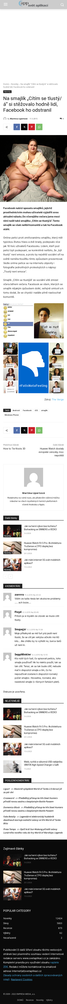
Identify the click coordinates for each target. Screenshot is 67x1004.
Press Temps (9, 829)
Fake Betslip (9, 816)
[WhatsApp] (39, 127)
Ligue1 (6, 788)
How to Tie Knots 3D (14, 448)
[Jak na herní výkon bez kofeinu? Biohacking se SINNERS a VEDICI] (12, 531)
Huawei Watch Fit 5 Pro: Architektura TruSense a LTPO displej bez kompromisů (42, 546)
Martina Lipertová (18, 118)
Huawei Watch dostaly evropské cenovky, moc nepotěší (51, 452)
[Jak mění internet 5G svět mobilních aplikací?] (12, 564)
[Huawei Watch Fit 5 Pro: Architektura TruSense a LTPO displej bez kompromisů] (12, 548)
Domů (6, 84)
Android (16, 410)
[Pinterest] (31, 127)
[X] (24, 127)
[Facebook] (16, 127)
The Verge (58, 399)
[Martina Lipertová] (5, 118)
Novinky (14, 84)
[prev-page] (5, 576)
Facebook (27, 410)
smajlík (44, 410)
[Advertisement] (33, 44)
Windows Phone (12, 415)
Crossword (8, 798)
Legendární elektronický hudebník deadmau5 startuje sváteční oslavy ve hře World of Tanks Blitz (31, 820)
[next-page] (10, 576)
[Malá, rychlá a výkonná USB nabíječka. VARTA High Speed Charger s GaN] (12, 766)
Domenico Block (11, 807)
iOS (36, 410)
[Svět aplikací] (33, 4)
